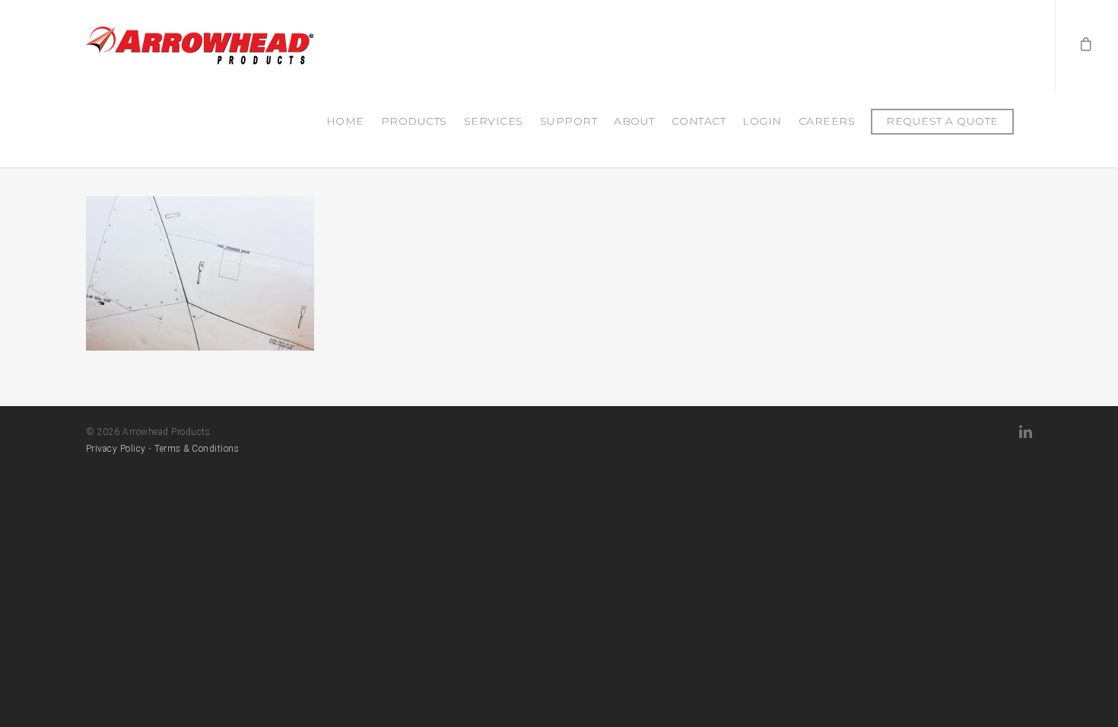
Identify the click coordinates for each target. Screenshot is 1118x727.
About (634, 121)
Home (345, 121)
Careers (827, 121)
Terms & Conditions (196, 448)
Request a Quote (942, 121)
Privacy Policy (116, 448)
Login (762, 121)
